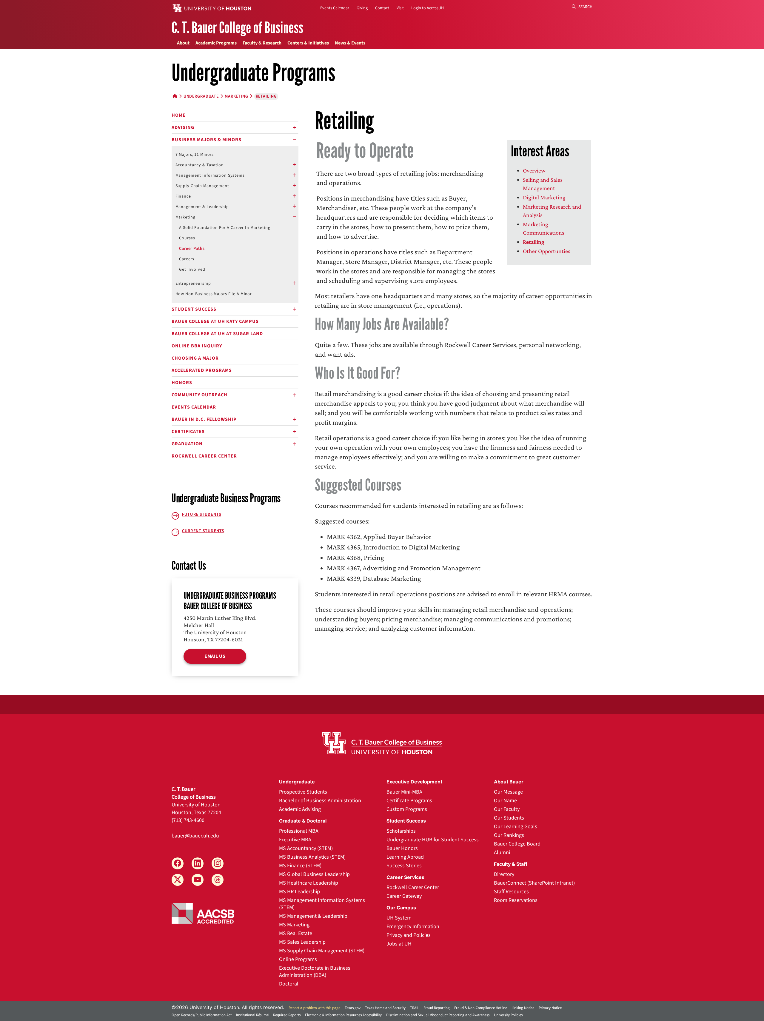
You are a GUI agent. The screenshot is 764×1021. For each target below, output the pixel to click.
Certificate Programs (409, 800)
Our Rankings (509, 835)
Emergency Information (412, 926)
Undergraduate (201, 96)
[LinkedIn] (198, 863)
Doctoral (288, 984)
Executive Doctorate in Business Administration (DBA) (314, 971)
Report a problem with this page (314, 1008)
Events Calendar (334, 8)
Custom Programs (406, 809)
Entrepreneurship (193, 284)
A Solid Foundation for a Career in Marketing (224, 228)
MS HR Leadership (299, 891)
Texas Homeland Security (385, 1008)
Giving (362, 8)
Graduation (187, 444)
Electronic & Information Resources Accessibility (343, 1015)
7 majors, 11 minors (194, 155)
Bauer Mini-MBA (404, 792)
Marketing (236, 96)
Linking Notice (523, 1008)
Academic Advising (300, 809)
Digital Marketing (544, 197)
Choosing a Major (195, 358)
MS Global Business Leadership (314, 874)
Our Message (508, 792)
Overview (534, 170)
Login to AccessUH (427, 8)
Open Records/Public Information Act (202, 1015)
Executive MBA (295, 839)
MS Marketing (294, 924)
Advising (183, 127)
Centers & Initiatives (308, 43)
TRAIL (414, 1008)
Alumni (502, 852)
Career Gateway (404, 896)
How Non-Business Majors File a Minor (213, 294)
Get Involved (192, 269)
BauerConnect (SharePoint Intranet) (534, 883)
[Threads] (218, 880)
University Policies (508, 1015)
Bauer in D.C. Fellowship (204, 419)
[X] (178, 880)
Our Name (505, 800)
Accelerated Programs (202, 370)
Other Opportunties (546, 251)
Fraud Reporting (436, 1008)
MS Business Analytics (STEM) (312, 857)
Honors (182, 382)
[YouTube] (198, 880)
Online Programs (298, 959)
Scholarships (401, 831)
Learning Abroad (405, 857)
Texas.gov (353, 1008)
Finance (183, 196)
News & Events (350, 43)
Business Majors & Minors (206, 139)
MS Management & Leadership (313, 916)
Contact (382, 8)
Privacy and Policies (408, 935)
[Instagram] (218, 863)
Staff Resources (511, 891)
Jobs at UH (399, 944)
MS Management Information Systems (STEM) (322, 904)
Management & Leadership (202, 207)
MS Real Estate (295, 933)
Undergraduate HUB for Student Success (432, 839)
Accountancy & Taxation (199, 165)
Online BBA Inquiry (197, 346)
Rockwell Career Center (204, 456)
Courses (187, 238)
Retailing (533, 241)
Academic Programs (216, 43)
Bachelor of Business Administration (320, 800)
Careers (186, 259)
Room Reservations (515, 900)
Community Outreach (199, 395)
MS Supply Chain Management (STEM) (321, 950)
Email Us (214, 656)
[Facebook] (178, 863)
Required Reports (287, 1015)
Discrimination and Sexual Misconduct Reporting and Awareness (437, 1015)
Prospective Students (303, 792)
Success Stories (404, 865)
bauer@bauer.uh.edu (195, 836)
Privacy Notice (550, 1008)
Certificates (188, 431)
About (183, 43)
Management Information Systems (210, 175)
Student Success (194, 309)
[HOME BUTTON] (175, 96)
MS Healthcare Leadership (308, 883)
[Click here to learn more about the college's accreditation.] (203, 913)
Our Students (509, 818)
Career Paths (192, 249)
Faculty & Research (262, 43)
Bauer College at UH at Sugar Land (217, 333)
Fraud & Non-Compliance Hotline (480, 1008)
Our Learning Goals (515, 826)
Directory (504, 874)
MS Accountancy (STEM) (306, 848)
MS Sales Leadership (302, 942)
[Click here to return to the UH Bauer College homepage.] (382, 743)
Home (179, 115)
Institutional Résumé (252, 1015)
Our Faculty (507, 809)
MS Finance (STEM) (300, 865)
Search (584, 7)
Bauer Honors (402, 848)
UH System (399, 918)
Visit (400, 8)
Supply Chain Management (202, 186)
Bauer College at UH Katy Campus (215, 321)
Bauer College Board (517, 844)
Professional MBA (298, 831)
